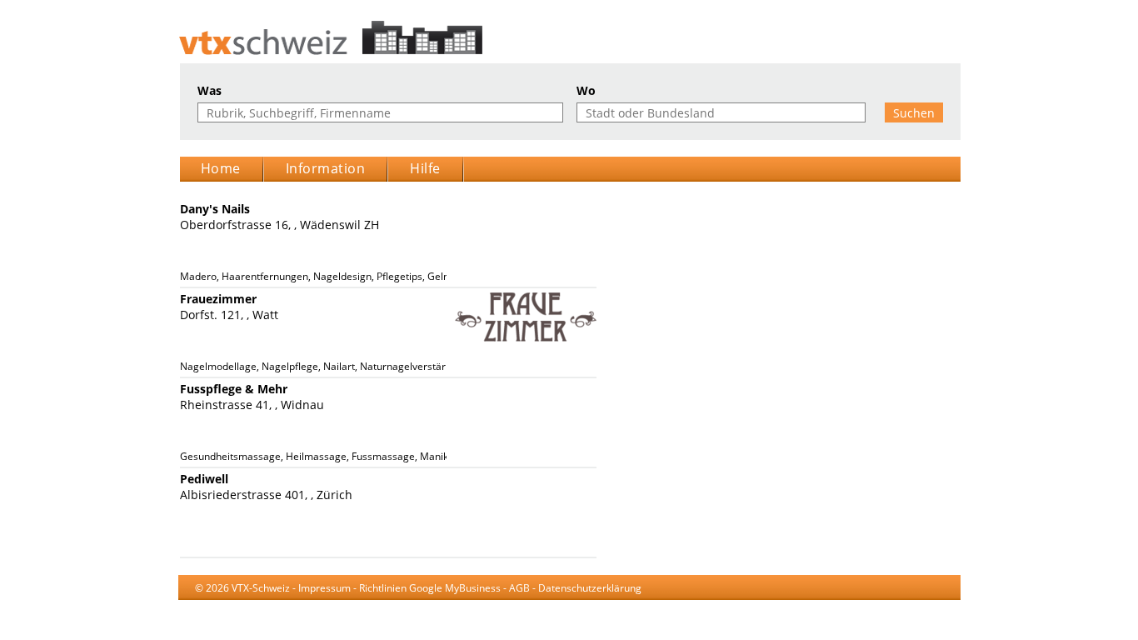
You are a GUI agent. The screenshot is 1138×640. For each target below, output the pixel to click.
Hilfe (425, 168)
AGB (519, 588)
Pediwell (204, 479)
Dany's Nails (215, 209)
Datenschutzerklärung (589, 588)
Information (326, 168)
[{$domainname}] (569, 38)
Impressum (324, 588)
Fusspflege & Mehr (233, 389)
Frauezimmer (218, 299)
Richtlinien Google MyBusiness (430, 588)
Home (221, 168)
